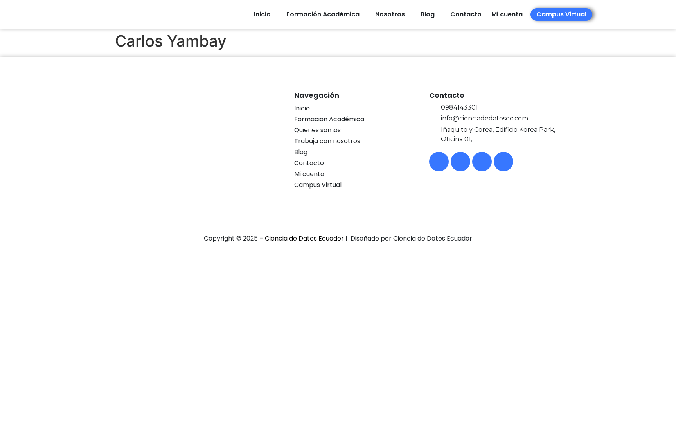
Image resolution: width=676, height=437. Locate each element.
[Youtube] (482, 161)
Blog (428, 14)
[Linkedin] (503, 161)
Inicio (262, 14)
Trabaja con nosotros (327, 141)
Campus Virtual (318, 184)
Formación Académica (323, 14)
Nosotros (390, 14)
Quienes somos (317, 130)
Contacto (466, 14)
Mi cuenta (309, 173)
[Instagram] (460, 161)
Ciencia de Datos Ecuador (304, 238)
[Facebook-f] (439, 161)
